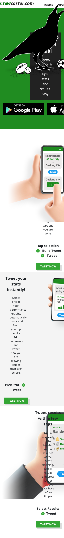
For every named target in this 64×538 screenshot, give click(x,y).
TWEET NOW (48, 266)
